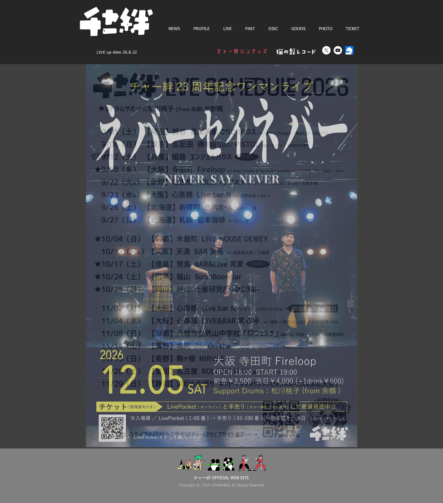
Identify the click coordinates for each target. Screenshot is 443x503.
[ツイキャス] (349, 50)
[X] (326, 50)
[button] (227, 29)
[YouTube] (338, 50)
